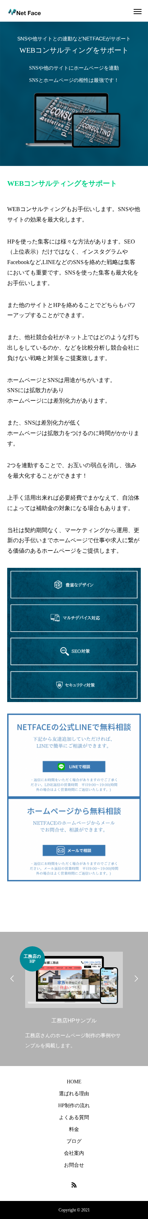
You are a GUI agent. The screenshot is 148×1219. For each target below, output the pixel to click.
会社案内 (74, 1153)
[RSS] (74, 1184)
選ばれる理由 (74, 1093)
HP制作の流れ (74, 1105)
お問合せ (74, 1165)
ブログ (74, 1141)
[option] (74, 998)
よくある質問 (74, 1117)
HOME (74, 1081)
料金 (74, 1129)
